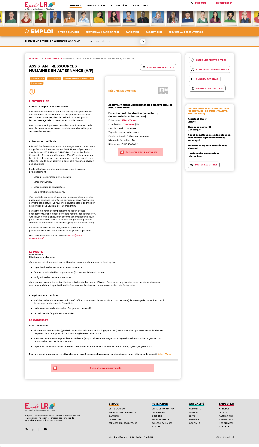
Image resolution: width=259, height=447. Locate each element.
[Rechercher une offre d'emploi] (143, 41)
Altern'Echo (164, 354)
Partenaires (226, 416)
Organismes (158, 412)
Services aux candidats (122, 412)
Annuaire (194, 419)
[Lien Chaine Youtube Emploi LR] (45, 429)
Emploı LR (226, 403)
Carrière (114, 416)
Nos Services (226, 423)
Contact (224, 426)
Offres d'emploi (53, 59)
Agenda (193, 412)
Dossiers (157, 416)
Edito (192, 416)
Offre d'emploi (117, 409)
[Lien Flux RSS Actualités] (26, 429)
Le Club (223, 412)
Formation (160, 403)
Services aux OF (160, 419)
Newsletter (226, 419)
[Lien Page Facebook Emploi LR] (39, 429)
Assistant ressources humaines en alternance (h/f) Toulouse (99, 59)
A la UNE (156, 426)
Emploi (37, 59)
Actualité (196, 403)
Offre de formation (163, 409)
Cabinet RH (115, 419)
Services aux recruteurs (123, 423)
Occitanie (194, 423)
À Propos (224, 409)
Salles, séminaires (162, 423)
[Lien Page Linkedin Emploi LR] (33, 429)
